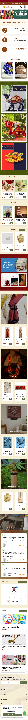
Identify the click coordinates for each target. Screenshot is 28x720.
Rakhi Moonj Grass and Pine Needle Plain (20, 395)
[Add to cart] (11, 197)
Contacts (3, 694)
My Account (4, 699)
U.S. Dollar (10, 3)
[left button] (2, 14)
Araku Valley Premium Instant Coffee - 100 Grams (8, 220)
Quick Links (4, 689)
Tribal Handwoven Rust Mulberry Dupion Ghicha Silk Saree (7, 340)
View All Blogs (22, 610)
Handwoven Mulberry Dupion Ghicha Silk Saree (20, 340)
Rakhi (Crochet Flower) (7, 395)
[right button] (25, 14)
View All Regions (22, 581)
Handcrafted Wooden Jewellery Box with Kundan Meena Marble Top (8, 194)
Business (3, 703)
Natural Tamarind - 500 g (8, 246)
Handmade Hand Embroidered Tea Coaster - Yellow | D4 (21, 194)
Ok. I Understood (12, 714)
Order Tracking (19, 3)
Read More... (5, 629)
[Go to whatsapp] (24, 713)
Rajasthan (14, 594)
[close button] (1, 7)
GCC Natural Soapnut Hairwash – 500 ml (21, 220)
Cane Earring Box (21, 245)
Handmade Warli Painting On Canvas (7, 450)
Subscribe (23, 682)
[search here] (21, 7)
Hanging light (20, 505)
